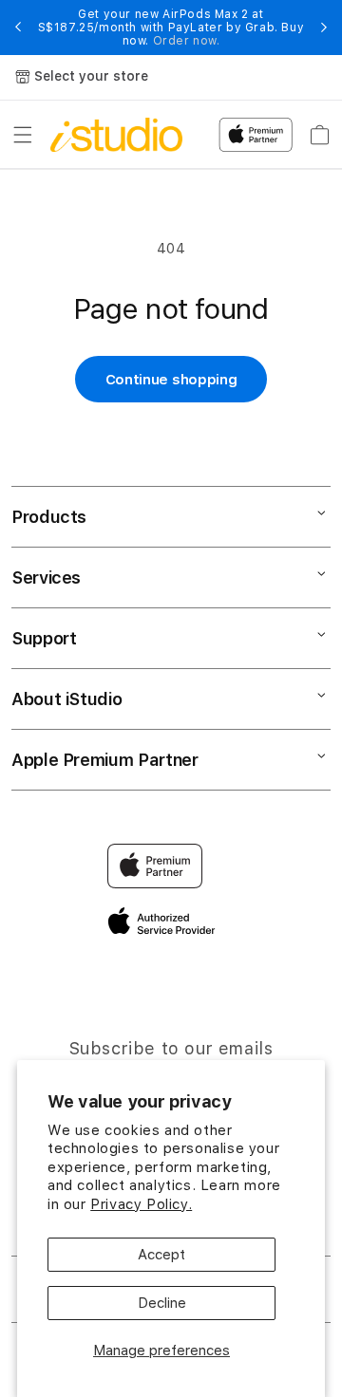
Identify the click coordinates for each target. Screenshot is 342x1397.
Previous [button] (18, 27)
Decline (162, 1303)
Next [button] (323, 27)
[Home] (116, 135)
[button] (23, 135)
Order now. (186, 40)
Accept (161, 1254)
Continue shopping (171, 379)
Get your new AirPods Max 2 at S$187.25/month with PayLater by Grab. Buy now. (171, 27)
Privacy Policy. (141, 1204)
